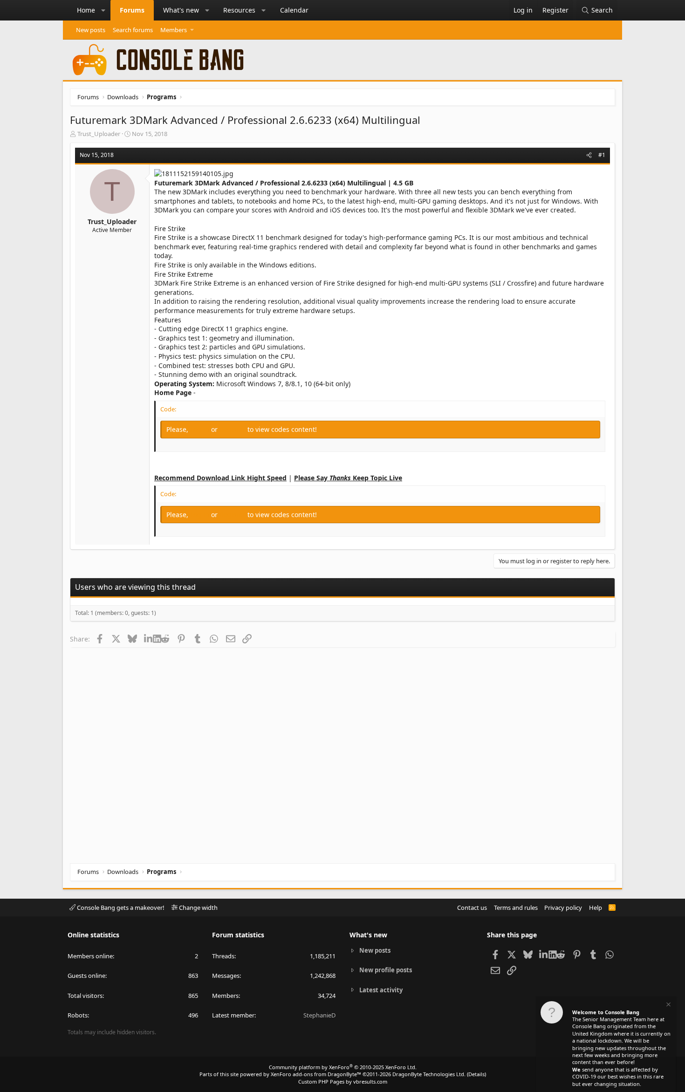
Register (233, 429)
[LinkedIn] (148, 639)
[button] (103, 10)
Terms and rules (516, 907)
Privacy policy (563, 907)
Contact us (472, 907)
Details (476, 1074)
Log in (200, 429)
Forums (132, 10)
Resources (239, 10)
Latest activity (381, 990)
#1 (601, 155)
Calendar (294, 10)
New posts (90, 30)
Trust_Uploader (98, 134)
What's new (181, 10)
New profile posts (385, 970)
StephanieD (319, 1015)
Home (86, 10)
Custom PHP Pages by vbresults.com (342, 1081)
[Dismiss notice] (667, 1005)
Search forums (133, 30)
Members (173, 30)
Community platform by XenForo (343, 1067)
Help (595, 907)
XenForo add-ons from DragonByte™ (316, 1074)
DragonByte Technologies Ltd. (429, 1074)
